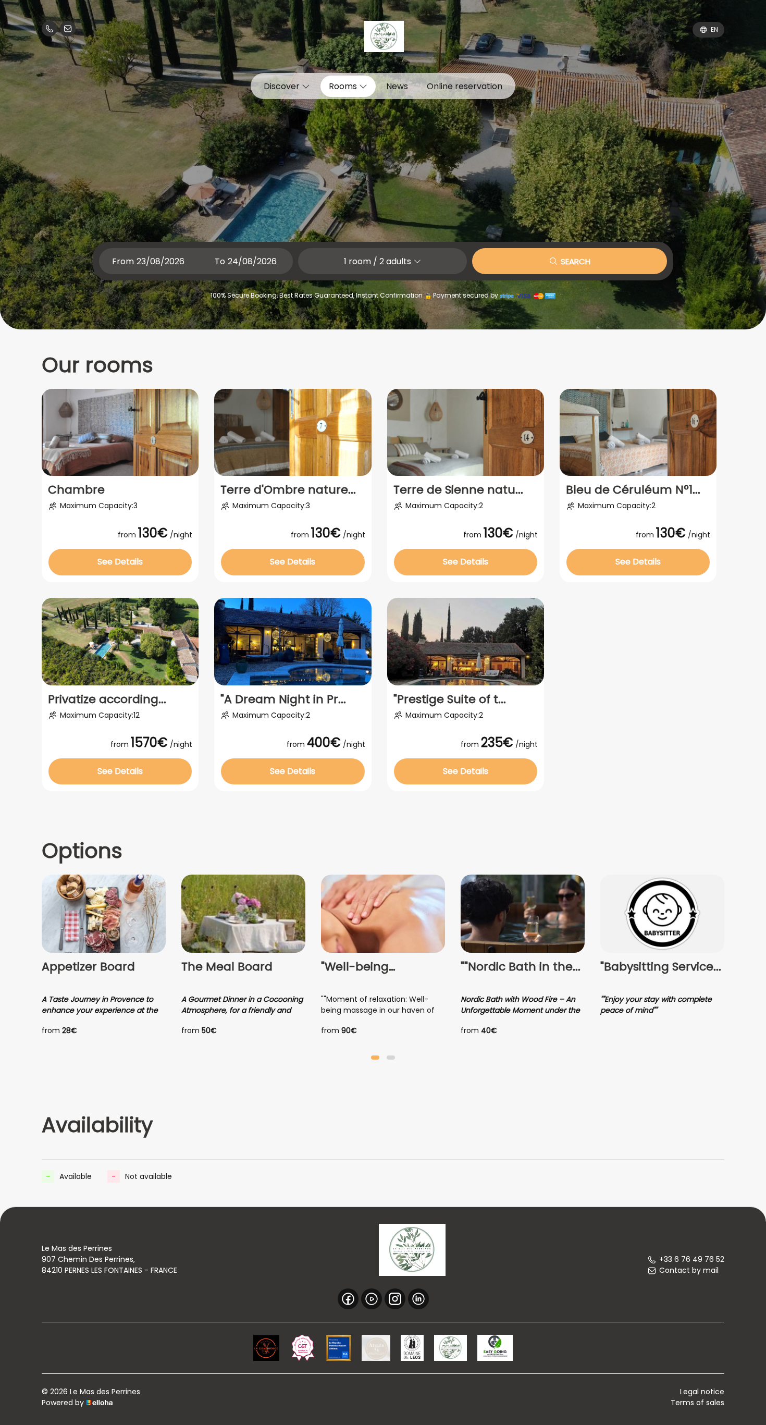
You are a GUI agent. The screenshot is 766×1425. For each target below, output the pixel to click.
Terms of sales (697, 1402)
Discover (283, 86)
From (123, 261)
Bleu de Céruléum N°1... (633, 490)
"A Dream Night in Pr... (283, 699)
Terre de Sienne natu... (458, 490)
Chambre (76, 490)
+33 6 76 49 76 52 (691, 1259)
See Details (120, 562)
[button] (375, 1057)
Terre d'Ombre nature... (288, 490)
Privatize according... (107, 699)
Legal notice (702, 1391)
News (397, 86)
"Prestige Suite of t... (449, 699)
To (220, 261)
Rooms (344, 86)
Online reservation (464, 86)
